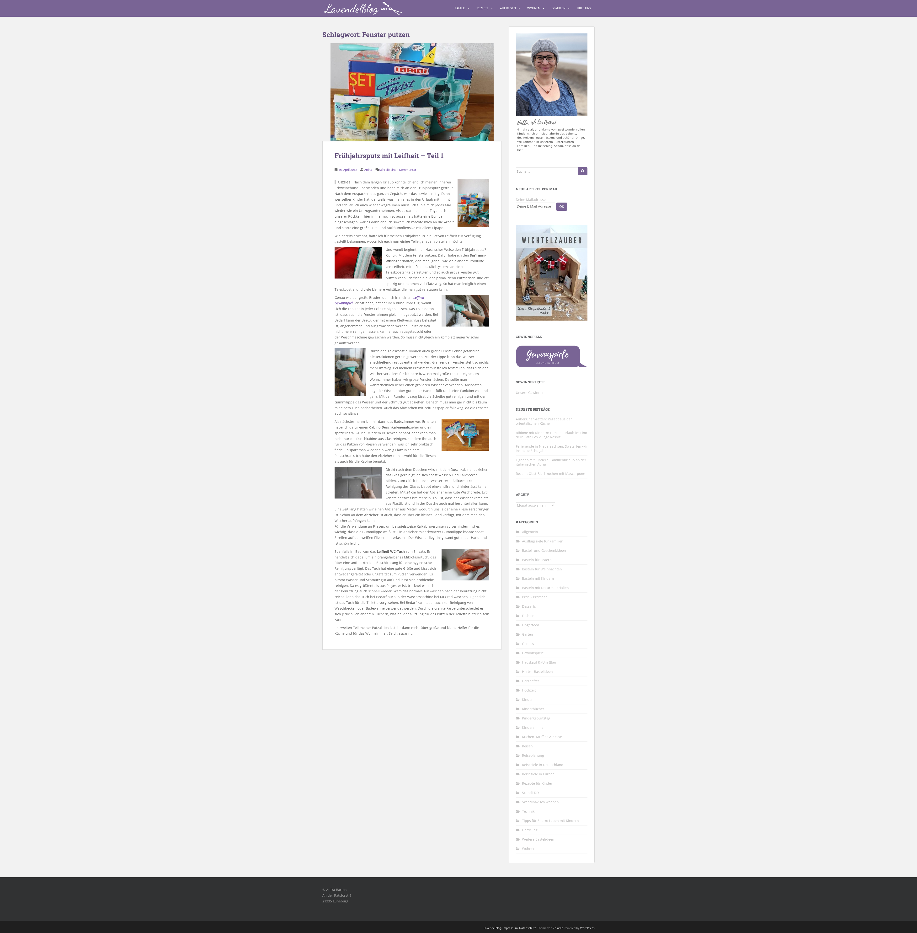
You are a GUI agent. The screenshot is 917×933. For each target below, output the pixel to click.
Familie (460, 8)
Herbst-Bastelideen (537, 671)
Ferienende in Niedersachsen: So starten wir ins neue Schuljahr (551, 448)
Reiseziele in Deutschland (542, 764)
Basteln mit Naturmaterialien (545, 587)
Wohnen (533, 8)
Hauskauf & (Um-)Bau (539, 662)
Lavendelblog (492, 928)
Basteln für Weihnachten (542, 569)
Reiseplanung (533, 755)
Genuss (528, 643)
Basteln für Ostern (537, 560)
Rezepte (483, 8)
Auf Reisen (508, 8)
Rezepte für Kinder (537, 783)
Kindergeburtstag (536, 718)
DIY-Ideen (558, 8)
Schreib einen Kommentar (397, 169)
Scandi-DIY (530, 792)
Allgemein (530, 532)
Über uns (584, 8)
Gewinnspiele (533, 653)
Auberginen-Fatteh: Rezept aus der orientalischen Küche (544, 421)
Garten (527, 634)
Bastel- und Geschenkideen (544, 550)
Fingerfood (530, 625)
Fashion (528, 615)
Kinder (527, 699)
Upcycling (530, 830)
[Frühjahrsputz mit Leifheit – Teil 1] (411, 92)
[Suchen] (582, 171)
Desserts (529, 606)
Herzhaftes (530, 681)
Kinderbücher (533, 709)
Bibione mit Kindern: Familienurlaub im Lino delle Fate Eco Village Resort (551, 434)
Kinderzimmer (533, 727)
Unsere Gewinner (530, 392)
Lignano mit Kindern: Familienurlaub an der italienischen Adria (551, 462)
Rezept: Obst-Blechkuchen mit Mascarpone (550, 473)
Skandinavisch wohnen (540, 802)
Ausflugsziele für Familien (542, 541)
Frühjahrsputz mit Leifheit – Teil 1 (389, 155)
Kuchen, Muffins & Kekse (542, 737)
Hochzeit (529, 690)
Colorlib (558, 928)
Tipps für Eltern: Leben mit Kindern (550, 820)
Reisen (527, 746)
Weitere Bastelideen (538, 839)
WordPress (587, 928)
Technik (528, 811)
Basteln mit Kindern (538, 578)
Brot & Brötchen (535, 597)
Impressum (510, 928)
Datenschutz (527, 928)
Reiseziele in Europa (538, 774)
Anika (368, 169)
